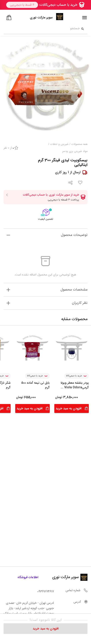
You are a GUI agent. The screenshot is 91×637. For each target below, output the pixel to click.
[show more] (8, 235)
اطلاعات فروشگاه (27, 577)
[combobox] (42, 29)
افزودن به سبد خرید (69, 408)
